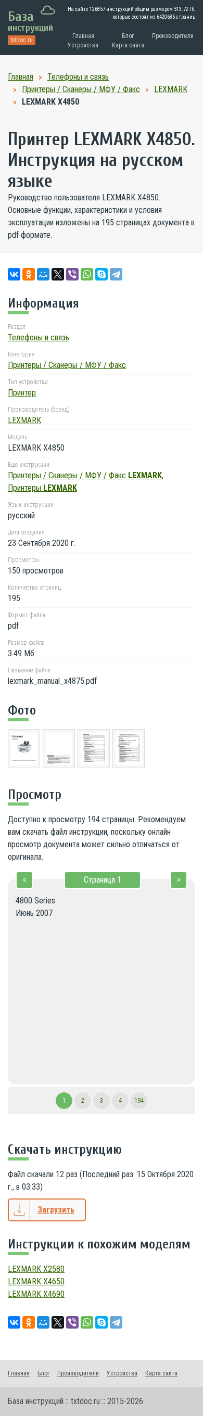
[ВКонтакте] (14, 274)
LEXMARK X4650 (36, 1281)
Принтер (22, 393)
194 (139, 1100)
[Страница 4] (128, 750)
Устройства (83, 45)
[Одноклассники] (28, 274)
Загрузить (55, 1210)
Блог (128, 36)
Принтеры (42, 488)
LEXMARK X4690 (36, 1294)
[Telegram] (116, 274)
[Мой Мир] (43, 274)
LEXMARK (24, 420)
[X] (58, 274)
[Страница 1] (24, 750)
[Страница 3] (94, 750)
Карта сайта (128, 45)
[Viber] (72, 274)
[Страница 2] (59, 750)
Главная (83, 36)
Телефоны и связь (38, 337)
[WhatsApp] (87, 274)
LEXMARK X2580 (36, 1269)
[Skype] (101, 274)
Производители (173, 36)
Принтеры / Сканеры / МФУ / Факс (67, 365)
